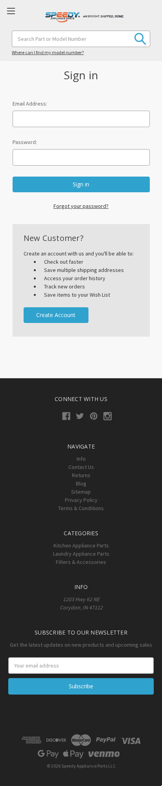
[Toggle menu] (11, 11)
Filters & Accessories (81, 561)
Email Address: (30, 103)
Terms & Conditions (81, 508)
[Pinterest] (94, 416)
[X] (80, 416)
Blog (81, 483)
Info (81, 458)
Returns (81, 475)
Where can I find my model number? (48, 52)
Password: (25, 142)
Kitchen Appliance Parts (81, 545)
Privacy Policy (81, 499)
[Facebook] (66, 416)
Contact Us (81, 467)
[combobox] (81, 39)
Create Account (55, 315)
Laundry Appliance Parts (81, 553)
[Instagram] (107, 416)
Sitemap (81, 491)
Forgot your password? (81, 206)
